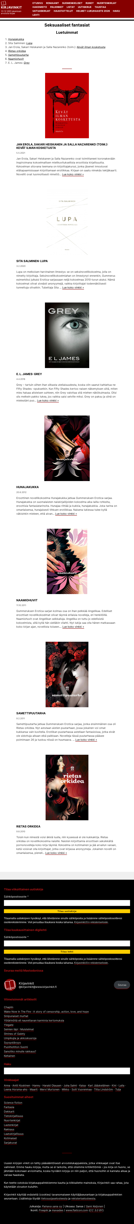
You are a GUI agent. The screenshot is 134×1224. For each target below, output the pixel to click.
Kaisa (82, 1085)
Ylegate (8, 1024)
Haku (116, 10)
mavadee (57, 1210)
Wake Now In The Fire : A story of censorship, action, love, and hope (46, 1011)
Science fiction (13, 1102)
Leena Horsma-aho (15, 1089)
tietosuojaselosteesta (54, 1198)
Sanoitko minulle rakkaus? (20, 1051)
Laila (121, 1085)
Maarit (34, 1089)
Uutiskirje (85, 7)
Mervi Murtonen (49, 1089)
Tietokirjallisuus (13, 1116)
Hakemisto (40, 7)
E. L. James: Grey (29, 374)
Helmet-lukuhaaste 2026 (93, 10)
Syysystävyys (12, 1042)
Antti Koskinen (21, 1085)
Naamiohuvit (16, 58)
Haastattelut (63, 10)
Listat (71, 7)
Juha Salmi (70, 1085)
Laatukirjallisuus (14, 1133)
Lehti (36, 14)
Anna (7, 1085)
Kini (114, 1085)
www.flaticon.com (77, 1210)
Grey (27, 62)
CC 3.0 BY (96, 1210)
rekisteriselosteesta (83, 1198)
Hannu (36, 1085)
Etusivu (38, 3)
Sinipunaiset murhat (16, 1016)
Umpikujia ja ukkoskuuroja (20, 1038)
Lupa (29, 43)
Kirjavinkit (11, 7)
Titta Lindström (103, 1089)
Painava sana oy (52, 1206)
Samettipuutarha (18, 55)
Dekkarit (9, 1111)
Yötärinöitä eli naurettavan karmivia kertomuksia (34, 1020)
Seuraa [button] (122, 985)
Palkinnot (57, 7)
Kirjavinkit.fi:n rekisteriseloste (91, 922)
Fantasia (9, 1107)
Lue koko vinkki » (73, 174)
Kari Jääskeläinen (98, 1085)
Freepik (43, 1210)
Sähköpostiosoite (16, 896)
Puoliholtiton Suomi (16, 1047)
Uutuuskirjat (41, 10)
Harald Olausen (51, 1085)
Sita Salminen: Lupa (32, 261)
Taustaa (100, 7)
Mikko (65, 1089)
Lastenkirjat (11, 1125)
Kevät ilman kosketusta (91, 47)
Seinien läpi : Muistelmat (19, 1029)
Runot (90, 3)
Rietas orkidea (17, 51)
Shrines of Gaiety (14, 1033)
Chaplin (8, 1007)
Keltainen (9, 1055)
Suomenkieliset (72, 3)
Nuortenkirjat (107, 3)
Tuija (118, 1089)
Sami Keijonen (94, 1206)
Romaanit (52, 3)
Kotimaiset (10, 1138)
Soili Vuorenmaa (82, 1089)
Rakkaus (9, 1129)
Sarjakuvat (10, 1142)
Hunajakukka (16, 39)
